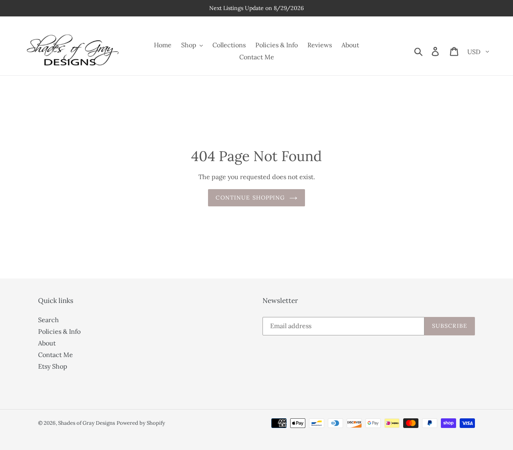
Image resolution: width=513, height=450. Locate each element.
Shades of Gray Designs (86, 423)
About (47, 343)
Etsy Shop (52, 366)
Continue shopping (250, 197)
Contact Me (55, 355)
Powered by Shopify (141, 423)
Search (48, 320)
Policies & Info (59, 331)
